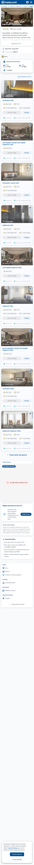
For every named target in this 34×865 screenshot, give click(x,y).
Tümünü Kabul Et (17, 854)
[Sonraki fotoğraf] (30, 17)
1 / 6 (30, 10)
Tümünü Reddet (17, 859)
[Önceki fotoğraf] (3, 17)
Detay (27, 112)
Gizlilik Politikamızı (13, 848)
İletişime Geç (26, 514)
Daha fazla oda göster (18, 455)
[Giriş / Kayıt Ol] (27, 2)
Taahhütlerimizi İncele (25, 76)
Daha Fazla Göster (18, 604)
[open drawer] (31, 2)
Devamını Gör (16, 44)
